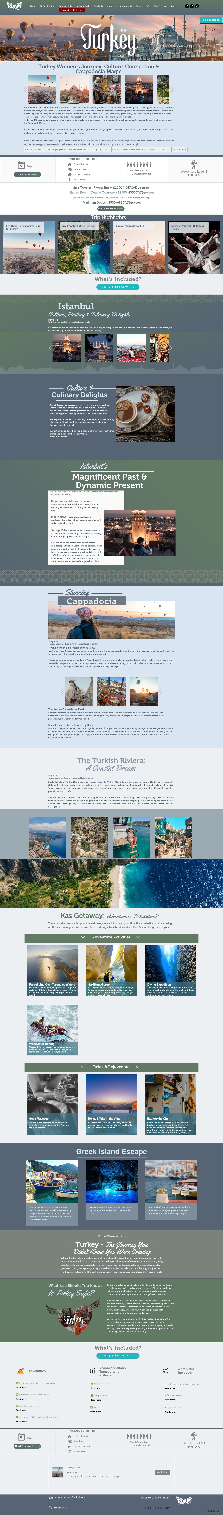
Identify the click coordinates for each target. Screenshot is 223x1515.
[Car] (69, 174)
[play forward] (171, 89)
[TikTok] (192, 6)
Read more (21, 1387)
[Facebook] (187, 6)
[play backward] (25, 89)
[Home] (69, 164)
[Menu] (217, 5)
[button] (42, 89)
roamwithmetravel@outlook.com (80, 144)
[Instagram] (197, 6)
